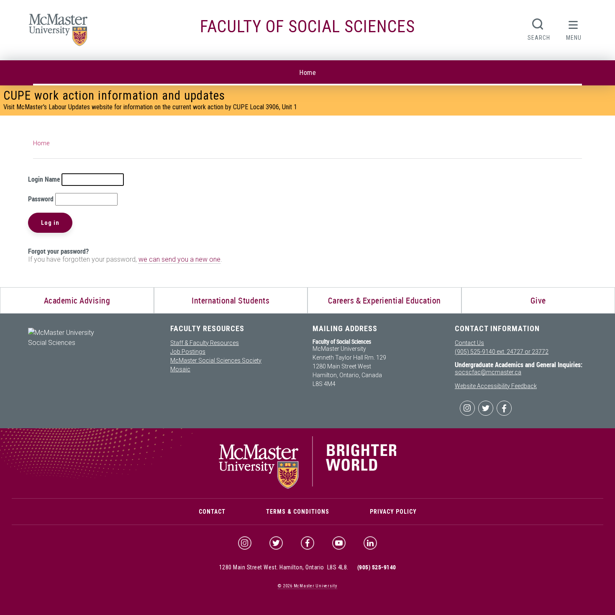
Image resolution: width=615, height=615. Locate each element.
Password (41, 198)
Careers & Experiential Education (384, 300)
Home (307, 73)
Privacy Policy (393, 511)
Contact (212, 511)
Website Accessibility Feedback (496, 386)
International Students (230, 300)
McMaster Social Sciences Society (215, 360)
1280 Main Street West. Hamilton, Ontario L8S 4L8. (283, 567)
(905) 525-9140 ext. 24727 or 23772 (501, 351)
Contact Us (469, 343)
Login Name (44, 179)
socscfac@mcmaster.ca (488, 372)
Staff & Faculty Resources (204, 343)
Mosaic (180, 369)
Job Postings (187, 351)
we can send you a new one (179, 259)
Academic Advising (77, 300)
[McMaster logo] (308, 486)
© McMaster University (307, 586)
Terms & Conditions (297, 511)
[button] (573, 28)
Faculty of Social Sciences (307, 26)
